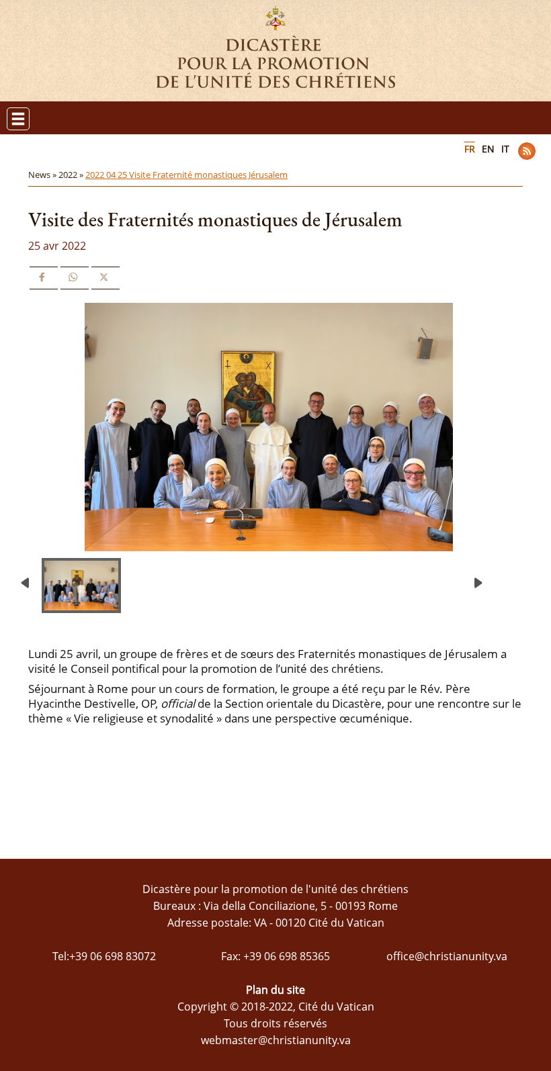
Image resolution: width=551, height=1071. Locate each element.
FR (469, 148)
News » (43, 175)
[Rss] (527, 151)
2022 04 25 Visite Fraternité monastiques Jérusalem (186, 175)
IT (505, 148)
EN (488, 148)
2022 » (71, 175)
